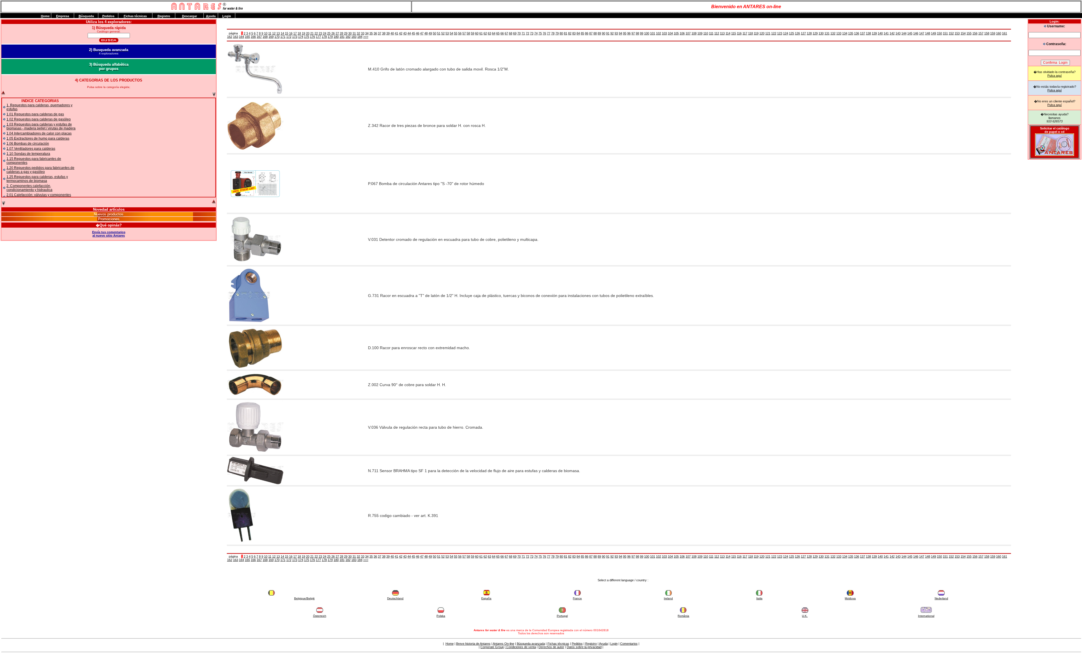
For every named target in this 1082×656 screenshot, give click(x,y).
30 (350, 33)
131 (827, 33)
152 (951, 33)
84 (578, 33)
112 (716, 33)
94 (620, 33)
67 (506, 33)
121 (767, 33)
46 (417, 33)
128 (809, 33)
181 (342, 36)
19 (303, 33)
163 (235, 36)
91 (607, 33)
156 (974, 33)
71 (523, 33)
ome (45, 16)
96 (629, 33)
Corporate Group (492, 647)
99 (641, 33)
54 (451, 33)
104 (670, 33)
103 (664, 33)
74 (536, 33)
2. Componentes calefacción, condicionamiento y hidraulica (29, 188)
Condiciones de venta (520, 647)
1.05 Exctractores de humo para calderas (37, 138)
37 (379, 33)
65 (498, 33)
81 (565, 33)
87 (591, 33)
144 (903, 33)
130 (821, 33)
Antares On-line (503, 643)
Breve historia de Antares (473, 643)
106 (682, 33)
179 (330, 36)
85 (582, 33)
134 (844, 33)
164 (241, 36)
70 (519, 33)
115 (733, 33)
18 (299, 33)
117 (744, 33)
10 (265, 33)
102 (658, 33)
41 (396, 33)
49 (430, 33)
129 (815, 33)
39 (388, 33)
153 (957, 33)
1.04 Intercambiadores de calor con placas (39, 133)
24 (324, 33)
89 (599, 33)
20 (307, 33)
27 (337, 33)
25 (329, 33)
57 (464, 33)
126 (797, 33)
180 (336, 36)
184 (359, 36)
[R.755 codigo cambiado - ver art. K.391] (241, 542)
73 (531, 33)
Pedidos (577, 643)
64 (493, 33)
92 (612, 33)
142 (892, 33)
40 (392, 33)
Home (449, 643)
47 (422, 33)
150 (939, 33)
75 (540, 33)
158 (986, 33)
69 (514, 33)
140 (880, 33)
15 (286, 33)
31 (354, 33)
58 (468, 33)
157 (980, 33)
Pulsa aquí (1054, 75)
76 (544, 33)
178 (324, 36)
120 (761, 33)
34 (367, 33)
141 (886, 33)
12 (274, 33)
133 (838, 33)
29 (345, 33)
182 (348, 36)
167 (259, 36)
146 (915, 33)
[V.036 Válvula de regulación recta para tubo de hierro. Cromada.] (255, 452)
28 (341, 33)
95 (624, 33)
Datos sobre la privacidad (584, 647)
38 (383, 33)
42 (400, 33)
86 (586, 33)
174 (300, 36)
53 (447, 33)
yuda (211, 16)
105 (676, 33)
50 (434, 33)
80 (561, 33)
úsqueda (86, 16)
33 (362, 33)
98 (637, 33)
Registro (591, 643)
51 (438, 33)
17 (295, 33)
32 (358, 33)
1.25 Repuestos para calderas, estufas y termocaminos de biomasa (37, 179)
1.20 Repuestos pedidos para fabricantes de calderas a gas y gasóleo (40, 170)
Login (614, 643)
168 (265, 36)
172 (288, 36)
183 (353, 36)
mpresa (62, 16)
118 (750, 33)
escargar (189, 16)
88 (595, 33)
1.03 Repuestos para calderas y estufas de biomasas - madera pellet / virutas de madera (41, 126)
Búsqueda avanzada (531, 643)
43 (405, 33)
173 (294, 36)
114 (728, 33)
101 (652, 33)
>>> (365, 36)
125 (791, 33)
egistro (164, 16)
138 (868, 33)
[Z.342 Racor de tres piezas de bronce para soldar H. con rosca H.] (255, 151)
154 (963, 33)
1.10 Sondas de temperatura (28, 154)
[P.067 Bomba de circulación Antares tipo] (255, 210)
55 (455, 33)
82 (569, 33)
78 (553, 33)
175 (306, 36)
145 (909, 33)
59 (472, 33)
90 (603, 33)
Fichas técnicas (558, 643)
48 (426, 33)
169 (271, 36)
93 (616, 33)
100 (646, 33)
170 (277, 36)
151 (945, 33)
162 (229, 36)
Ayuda (603, 643)
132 (832, 33)
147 (921, 33)
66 (502, 33)
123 (779, 33)
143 (898, 33)
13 (278, 33)
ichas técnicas (135, 16)
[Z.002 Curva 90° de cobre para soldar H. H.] (255, 396)
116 (739, 33)
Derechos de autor (551, 647)
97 (633, 33)
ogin (226, 16)
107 (688, 33)
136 (856, 33)
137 (862, 33)
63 (489, 33)
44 (409, 33)
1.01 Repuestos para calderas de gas (35, 114)
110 (705, 33)
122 (773, 33)
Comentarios (629, 643)
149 (933, 33)
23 (320, 33)
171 (282, 36)
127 (803, 33)
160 (998, 33)
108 (694, 33)
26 (333, 33)
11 (269, 33)
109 (699, 33)
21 (312, 33)
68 (510, 33)
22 (316, 33)
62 (485, 33)
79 (557, 33)
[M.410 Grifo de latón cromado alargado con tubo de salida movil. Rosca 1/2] (255, 94)
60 (476, 33)
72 (527, 33)
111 (711, 33)
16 (290, 33)
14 (282, 33)
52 (443, 33)
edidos (108, 16)
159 (992, 33)
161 (1004, 33)
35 (371, 33)
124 (785, 33)
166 (253, 36)
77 (548, 33)
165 (247, 36)
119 (756, 33)
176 (312, 36)
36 (375, 33)
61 (481, 33)
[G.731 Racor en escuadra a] (248, 322)
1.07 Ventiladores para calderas (30, 149)
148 (927, 33)
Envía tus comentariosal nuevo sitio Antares (108, 233)
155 (969, 33)
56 (460, 33)
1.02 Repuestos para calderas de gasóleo (38, 119)
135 (850, 33)
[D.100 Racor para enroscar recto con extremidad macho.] (255, 367)
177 (318, 36)
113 (722, 33)
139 (874, 33)
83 (574, 33)
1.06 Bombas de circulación (27, 144)
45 (413, 33)
